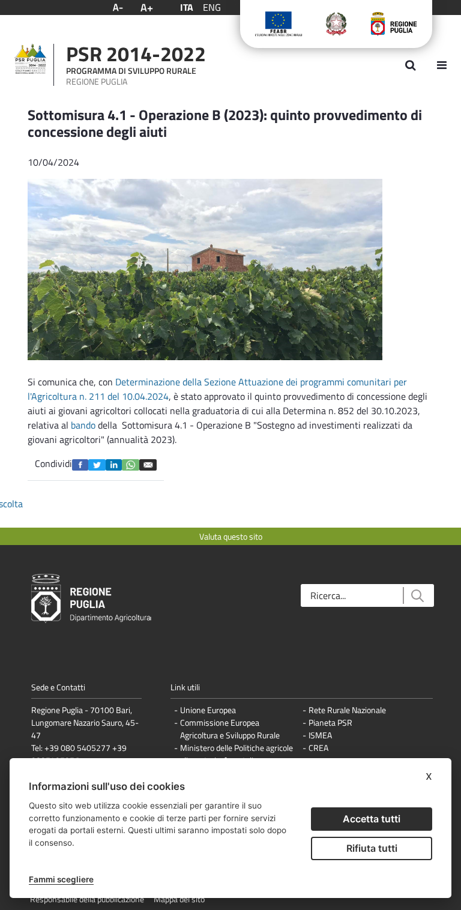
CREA (318, 747)
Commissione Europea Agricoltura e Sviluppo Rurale (230, 728)
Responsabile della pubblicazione (87, 899)
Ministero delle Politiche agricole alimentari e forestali (236, 754)
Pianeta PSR (330, 722)
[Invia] (417, 595)
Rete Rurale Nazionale (347, 710)
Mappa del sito (179, 899)
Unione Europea (208, 710)
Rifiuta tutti (371, 848)
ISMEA (320, 735)
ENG (212, 7)
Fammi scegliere (61, 879)
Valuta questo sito (230, 536)
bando (83, 425)
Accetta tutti (371, 819)
